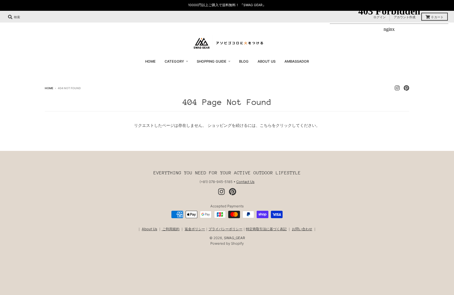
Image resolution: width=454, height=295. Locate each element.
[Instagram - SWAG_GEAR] (221, 191)
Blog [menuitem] (244, 61)
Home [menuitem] (150, 61)
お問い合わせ (302, 229)
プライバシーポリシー (225, 229)
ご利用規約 (170, 229)
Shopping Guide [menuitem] (211, 61)
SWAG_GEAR (234, 238)
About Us (149, 229)
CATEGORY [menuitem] (174, 61)
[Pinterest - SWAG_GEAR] (232, 191)
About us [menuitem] (266, 61)
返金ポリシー (195, 229)
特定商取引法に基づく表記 (266, 229)
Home (49, 88)
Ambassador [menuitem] (296, 61)
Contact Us (245, 182)
